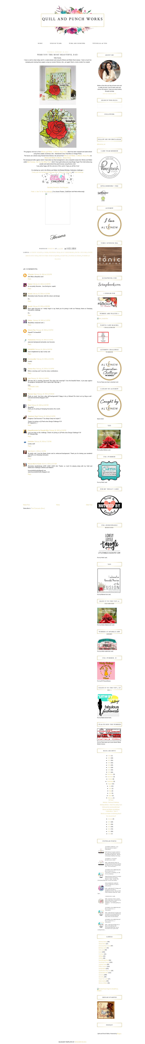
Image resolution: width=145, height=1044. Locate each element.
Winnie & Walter (103, 983)
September (110, 781)
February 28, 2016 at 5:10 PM (46, 416)
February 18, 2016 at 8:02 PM (43, 349)
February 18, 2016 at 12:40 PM (41, 284)
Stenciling (101, 977)
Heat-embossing (67, 252)
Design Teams (56, 43)
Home (40, 43)
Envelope (101, 954)
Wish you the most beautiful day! (111, 807)
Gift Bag (101, 956)
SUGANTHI (31, 349)
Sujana (30, 284)
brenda (30, 293)
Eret (29, 451)
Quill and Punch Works (72, 19)
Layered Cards (103, 964)
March (110, 795)
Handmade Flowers (104, 962)
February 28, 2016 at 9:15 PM (57, 430)
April (110, 793)
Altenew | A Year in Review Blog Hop (110, 859)
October (110, 779)
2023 (109, 755)
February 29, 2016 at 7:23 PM (42, 441)
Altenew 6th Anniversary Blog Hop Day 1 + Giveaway (113, 909)
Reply (29, 279)
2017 (109, 770)
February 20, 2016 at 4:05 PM (39, 405)
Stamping (64, 255)
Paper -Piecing (81, 252)
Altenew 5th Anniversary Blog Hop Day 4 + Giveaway (113, 921)
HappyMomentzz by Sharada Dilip (38, 430)
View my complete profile (109, 93)
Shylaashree (31, 339)
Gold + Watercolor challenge (63, 172)
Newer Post (26, 505)
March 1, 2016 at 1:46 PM (38, 451)
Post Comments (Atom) (38, 508)
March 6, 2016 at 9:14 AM (49, 464)
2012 (109, 829)
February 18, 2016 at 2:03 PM (41, 306)
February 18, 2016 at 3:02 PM (44, 330)
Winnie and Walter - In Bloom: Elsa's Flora (54, 151)
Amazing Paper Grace (104, 945)
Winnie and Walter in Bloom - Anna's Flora (57, 158)
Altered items (102, 943)
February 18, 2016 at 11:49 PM (40, 378)
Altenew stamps (35, 252)
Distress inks (54, 252)
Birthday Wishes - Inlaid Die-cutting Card (111, 804)
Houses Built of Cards (34, 464)
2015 (109, 822)
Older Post (89, 505)
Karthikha (31, 441)
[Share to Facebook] (73, 248)
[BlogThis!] (70, 248)
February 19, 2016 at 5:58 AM (45, 394)
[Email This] (68, 248)
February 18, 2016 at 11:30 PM (45, 368)
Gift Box (101, 958)
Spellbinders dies (103, 972)
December (110, 774)
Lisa (29, 378)
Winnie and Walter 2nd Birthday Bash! (111, 813)
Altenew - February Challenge (111, 802)
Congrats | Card (110, 896)
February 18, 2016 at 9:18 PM (45, 359)
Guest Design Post (104, 960)
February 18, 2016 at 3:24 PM (44, 339)
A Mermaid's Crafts (33, 386)
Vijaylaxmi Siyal (33, 416)
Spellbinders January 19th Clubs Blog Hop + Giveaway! (112, 884)
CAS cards (101, 950)
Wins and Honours (77, 43)
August (110, 783)
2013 (109, 826)
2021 (109, 760)
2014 (109, 824)
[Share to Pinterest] (75, 248)
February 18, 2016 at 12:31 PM (43, 274)
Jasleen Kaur (32, 368)
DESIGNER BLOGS (80, 1042)
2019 (109, 765)
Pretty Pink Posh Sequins (49, 255)
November (110, 776)
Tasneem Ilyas (32, 394)
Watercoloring (75, 255)
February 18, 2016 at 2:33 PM (41, 320)
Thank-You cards (103, 979)
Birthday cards (102, 948)
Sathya (30, 320)
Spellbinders (102, 968)
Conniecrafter (32, 359)
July (110, 786)
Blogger (119, 1033)
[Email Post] (65, 248)
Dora (29, 405)
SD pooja (31, 274)
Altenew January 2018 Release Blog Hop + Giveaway (111, 848)
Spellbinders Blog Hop (105, 970)
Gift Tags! (111, 800)
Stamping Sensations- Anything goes (57, 187)
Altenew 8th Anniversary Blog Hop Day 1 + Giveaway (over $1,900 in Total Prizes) (113, 872)
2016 (109, 772)
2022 (109, 758)
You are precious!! (111, 816)
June (110, 788)
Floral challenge (78, 172)
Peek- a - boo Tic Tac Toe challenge (41, 191)
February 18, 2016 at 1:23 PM (41, 293)
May (110, 791)
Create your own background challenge (43, 172)
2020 (109, 762)
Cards (45, 252)
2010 (109, 833)
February (110, 798)
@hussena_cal (101, 144)
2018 (109, 767)
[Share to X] (71, 248)
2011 (109, 831)
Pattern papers (103, 966)
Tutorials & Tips (100, 43)
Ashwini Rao (32, 330)
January (110, 819)
